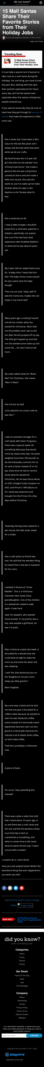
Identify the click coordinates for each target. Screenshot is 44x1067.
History (22, 964)
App (22, 982)
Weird (22, 954)
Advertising (22, 1000)
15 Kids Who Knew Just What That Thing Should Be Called (29, 920)
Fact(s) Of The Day (22, 975)
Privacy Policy (22, 1007)
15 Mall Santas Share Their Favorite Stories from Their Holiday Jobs (26, 62)
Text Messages (22, 986)
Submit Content (22, 1014)
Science (22, 960)
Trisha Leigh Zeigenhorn (14, 37)
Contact (22, 1004)
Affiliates (22, 1018)
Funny (22, 957)
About (22, 997)
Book (22, 979)
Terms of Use (22, 1011)
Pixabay (40, 41)
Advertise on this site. (14, 1060)
